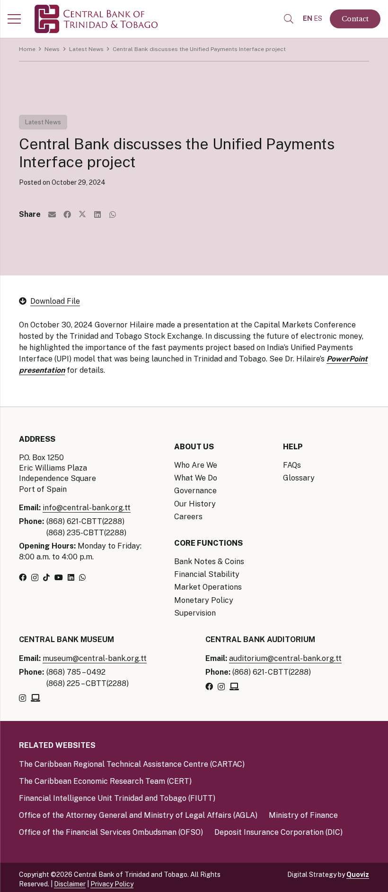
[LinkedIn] (71, 577)
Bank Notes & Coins (209, 561)
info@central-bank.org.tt (87, 507)
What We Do (195, 477)
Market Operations (208, 587)
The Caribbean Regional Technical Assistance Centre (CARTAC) (132, 764)
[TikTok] (46, 577)
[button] (288, 19)
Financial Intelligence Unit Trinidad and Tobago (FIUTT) (117, 798)
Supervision (195, 613)
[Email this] (52, 214)
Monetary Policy (203, 600)
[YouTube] (58, 577)
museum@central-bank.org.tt (95, 658)
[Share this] (67, 214)
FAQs (292, 465)
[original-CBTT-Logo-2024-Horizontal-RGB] (96, 19)
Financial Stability (206, 574)
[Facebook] (22, 577)
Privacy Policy (111, 884)
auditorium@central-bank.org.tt (285, 658)
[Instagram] (34, 578)
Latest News (43, 122)
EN (307, 18)
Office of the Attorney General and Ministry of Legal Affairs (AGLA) (138, 815)
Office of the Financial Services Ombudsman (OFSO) (111, 832)
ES (318, 18)
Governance (195, 490)
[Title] (35, 698)
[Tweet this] (82, 214)
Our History (195, 503)
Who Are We (195, 465)
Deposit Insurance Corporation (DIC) (278, 832)
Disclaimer (70, 884)
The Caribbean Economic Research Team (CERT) (105, 781)
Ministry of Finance (303, 815)
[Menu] (14, 19)
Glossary (299, 477)
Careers (188, 516)
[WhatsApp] (82, 577)
